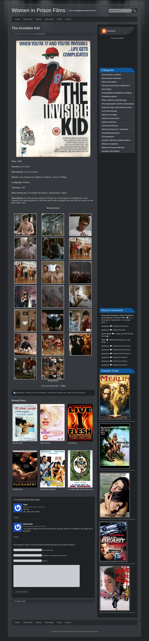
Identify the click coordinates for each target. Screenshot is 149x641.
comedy (28, 393)
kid (65, 393)
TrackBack (19, 601)
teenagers (81, 393)
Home (17, 19)
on (38, 507)
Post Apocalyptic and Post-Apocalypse (118, 104)
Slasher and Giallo (109, 115)
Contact (68, 19)
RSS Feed (111, 31)
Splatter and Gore (109, 122)
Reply (16, 517)
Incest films (106, 89)
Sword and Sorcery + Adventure (115, 129)
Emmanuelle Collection (111, 78)
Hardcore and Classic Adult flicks (116, 86)
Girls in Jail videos (109, 82)
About (59, 19)
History (38, 19)
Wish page (49, 19)
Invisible (59, 393)
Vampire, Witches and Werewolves (116, 140)
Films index (27, 19)
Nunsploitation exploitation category (117, 93)
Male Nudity (71, 393)
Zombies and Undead (110, 151)
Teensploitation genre (111, 133)
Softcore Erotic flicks (110, 118)
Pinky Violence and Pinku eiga (114, 100)
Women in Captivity (110, 144)
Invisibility (51, 393)
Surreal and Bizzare (110, 126)
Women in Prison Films (38, 10)
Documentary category (111, 75)
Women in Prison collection (113, 148)
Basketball (20, 393)
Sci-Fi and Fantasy (109, 111)
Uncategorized (40, 34)
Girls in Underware (39, 393)
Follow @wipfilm (117, 38)
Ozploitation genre (109, 97)
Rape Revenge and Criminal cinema (117, 107)
